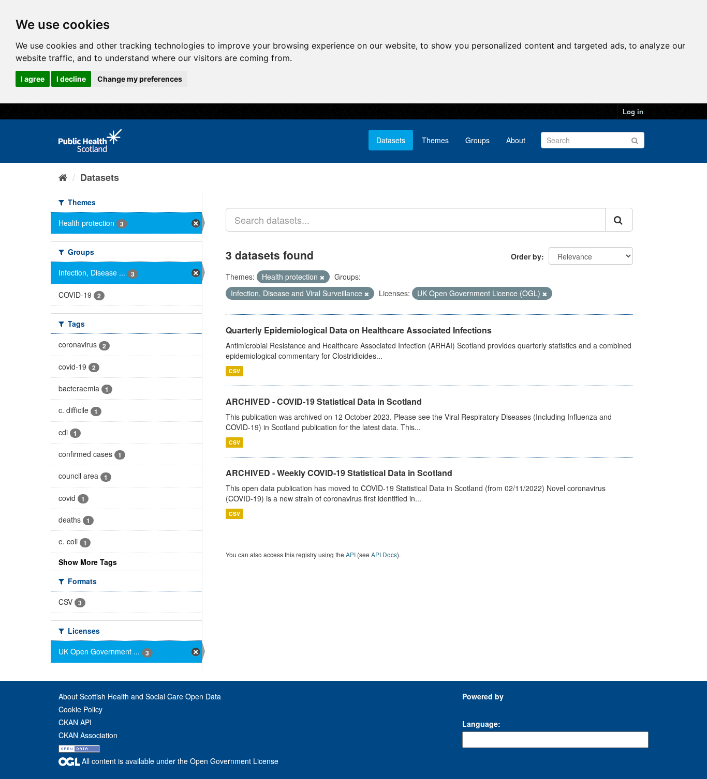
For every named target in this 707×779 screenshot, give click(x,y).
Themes (435, 140)
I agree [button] (33, 78)
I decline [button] (71, 78)
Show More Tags (87, 562)
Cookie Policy (80, 709)
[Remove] (322, 277)
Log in (633, 111)
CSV (234, 371)
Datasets (390, 140)
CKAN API (75, 722)
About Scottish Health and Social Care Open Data (139, 696)
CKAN (479, 707)
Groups (477, 140)
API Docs (384, 554)
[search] (619, 220)
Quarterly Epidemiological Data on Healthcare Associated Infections (359, 330)
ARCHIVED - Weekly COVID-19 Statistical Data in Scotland (339, 473)
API (351, 554)
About (515, 140)
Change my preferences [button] (139, 78)
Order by (526, 256)
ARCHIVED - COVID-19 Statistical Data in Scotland (324, 401)
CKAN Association (87, 735)
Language (480, 724)
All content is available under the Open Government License (179, 761)
